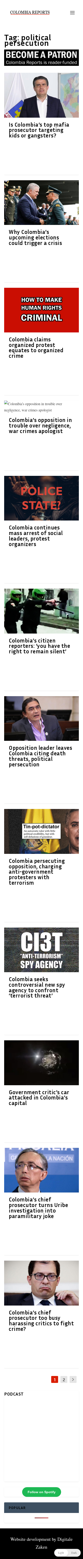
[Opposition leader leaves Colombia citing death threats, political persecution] (41, 718)
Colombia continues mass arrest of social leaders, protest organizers (36, 535)
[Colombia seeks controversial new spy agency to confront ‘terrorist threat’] (41, 950)
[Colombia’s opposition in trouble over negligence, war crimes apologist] (41, 407)
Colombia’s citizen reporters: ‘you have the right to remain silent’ (39, 646)
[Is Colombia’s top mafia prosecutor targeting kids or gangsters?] (41, 95)
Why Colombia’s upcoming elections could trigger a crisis (35, 237)
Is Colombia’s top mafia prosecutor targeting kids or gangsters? (39, 130)
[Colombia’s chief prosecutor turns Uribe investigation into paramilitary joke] (41, 1170)
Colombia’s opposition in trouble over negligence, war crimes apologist (40, 425)
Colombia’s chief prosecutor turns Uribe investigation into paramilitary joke (38, 1207)
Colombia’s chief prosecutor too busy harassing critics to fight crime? (41, 1320)
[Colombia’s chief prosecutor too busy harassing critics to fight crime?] (41, 1283)
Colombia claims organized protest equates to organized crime (36, 347)
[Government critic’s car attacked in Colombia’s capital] (41, 1062)
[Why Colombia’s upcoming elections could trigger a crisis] (41, 202)
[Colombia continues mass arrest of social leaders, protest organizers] (41, 498)
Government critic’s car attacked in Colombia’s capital (39, 1097)
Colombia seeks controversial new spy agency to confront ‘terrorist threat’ (37, 987)
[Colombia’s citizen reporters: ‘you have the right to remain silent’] (41, 611)
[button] (67, 1553)
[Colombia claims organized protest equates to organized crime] (41, 310)
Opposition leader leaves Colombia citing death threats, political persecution (40, 756)
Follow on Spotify (42, 1492)
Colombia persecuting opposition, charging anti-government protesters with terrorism (37, 872)
